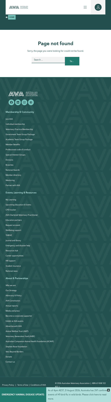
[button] (108, 390)
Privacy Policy (8, 385)
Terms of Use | (23, 385)
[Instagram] (24, 102)
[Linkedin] (18, 102)
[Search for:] (48, 61)
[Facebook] (11, 102)
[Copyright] (31, 102)
